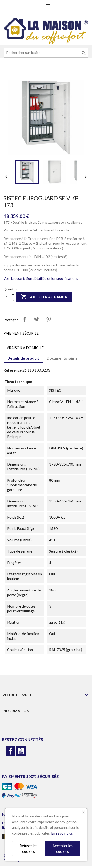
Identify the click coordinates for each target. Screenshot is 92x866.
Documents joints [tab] (62, 358)
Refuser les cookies (28, 848)
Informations (17, 710)
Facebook (10, 751)
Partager (24, 319)
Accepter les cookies (62, 848)
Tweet (36, 319)
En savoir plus (62, 833)
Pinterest (48, 319)
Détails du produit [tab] (23, 358)
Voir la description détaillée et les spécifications (41, 278)
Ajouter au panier (44, 297)
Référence (13, 370)
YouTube (21, 751)
